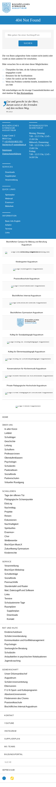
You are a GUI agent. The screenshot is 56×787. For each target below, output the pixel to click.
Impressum (7, 150)
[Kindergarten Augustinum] (28, 269)
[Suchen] (3, 762)
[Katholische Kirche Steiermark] (12, 778)
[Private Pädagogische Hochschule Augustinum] (29, 393)
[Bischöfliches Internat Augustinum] (28, 303)
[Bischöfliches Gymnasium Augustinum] (28, 325)
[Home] (15, 11)
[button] (28, 425)
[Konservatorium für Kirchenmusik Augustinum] (29, 376)
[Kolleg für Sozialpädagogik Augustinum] (28, 342)
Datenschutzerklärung (11, 154)
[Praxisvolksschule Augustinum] (28, 286)
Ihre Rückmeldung (25, 93)
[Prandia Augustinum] (28, 406)
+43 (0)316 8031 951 (13, 141)
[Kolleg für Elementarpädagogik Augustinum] (28, 359)
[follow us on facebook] (4, 778)
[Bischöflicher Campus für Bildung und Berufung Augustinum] (29, 252)
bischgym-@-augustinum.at (14, 144)
